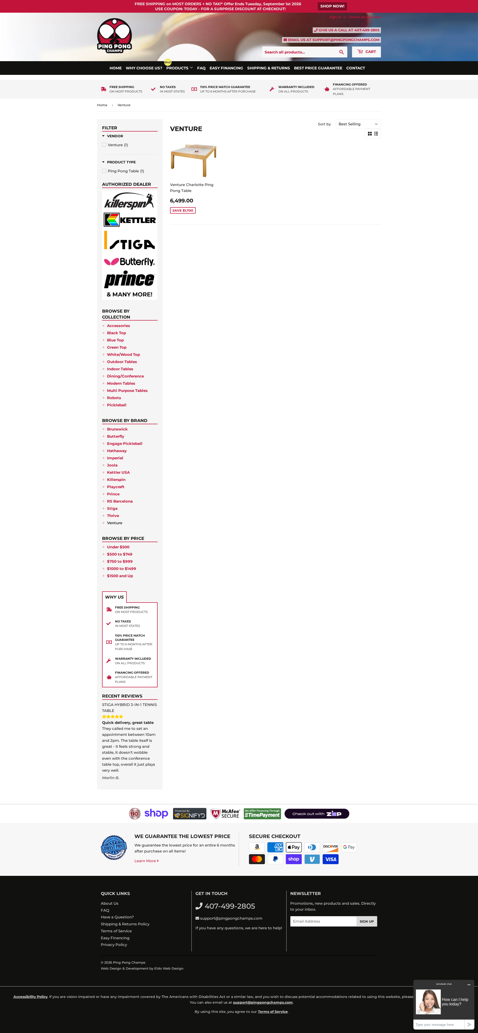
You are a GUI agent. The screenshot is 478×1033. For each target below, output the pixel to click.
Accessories (118, 325)
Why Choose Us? (144, 68)
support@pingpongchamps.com (345, 40)
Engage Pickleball (124, 443)
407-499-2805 (366, 30)
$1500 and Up (120, 575)
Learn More (145, 860)
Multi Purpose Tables (127, 390)
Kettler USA (118, 472)
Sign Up (367, 921)
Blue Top (115, 340)
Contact (355, 68)
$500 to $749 (119, 554)
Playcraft (115, 486)
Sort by (324, 124)
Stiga (112, 508)
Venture (114, 522)
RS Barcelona (120, 501)
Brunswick (117, 429)
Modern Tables (121, 383)
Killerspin (116, 479)
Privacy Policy (114, 944)
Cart (370, 51)
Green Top (116, 347)
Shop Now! (332, 6)
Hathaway (117, 450)
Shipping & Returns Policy (125, 924)
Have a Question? (117, 917)
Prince (113, 494)
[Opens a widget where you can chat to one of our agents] (444, 1004)
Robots (114, 397)
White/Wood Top (123, 354)
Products (177, 68)
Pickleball (116, 405)
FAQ (201, 68)
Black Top (116, 332)
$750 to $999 (120, 561)
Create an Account (365, 17)
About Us (110, 903)
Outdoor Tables (122, 361)
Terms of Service (116, 931)
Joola (112, 465)
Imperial (115, 458)
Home (116, 68)
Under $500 (118, 547)
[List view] (376, 134)
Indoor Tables (120, 369)
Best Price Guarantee (318, 68)
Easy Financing (226, 68)
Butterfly (115, 436)
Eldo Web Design (168, 968)
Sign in (335, 17)
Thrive (113, 515)
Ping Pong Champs (129, 962)
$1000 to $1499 (121, 568)
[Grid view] (370, 134)
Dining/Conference (125, 376)
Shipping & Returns (268, 68)
